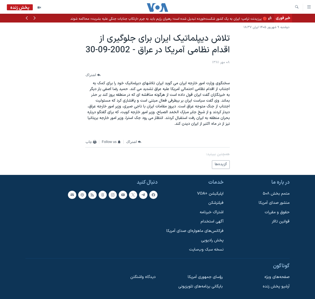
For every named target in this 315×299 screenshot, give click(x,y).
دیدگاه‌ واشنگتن (143, 277)
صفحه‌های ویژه (277, 277)
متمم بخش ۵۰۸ (276, 194)
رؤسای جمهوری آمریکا (205, 277)
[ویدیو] (39, 7)
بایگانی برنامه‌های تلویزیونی (200, 286)
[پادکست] (82, 195)
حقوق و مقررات (277, 212)
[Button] (93, 75)
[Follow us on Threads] (103, 195)
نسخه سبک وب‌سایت (206, 249)
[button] (34, 18)
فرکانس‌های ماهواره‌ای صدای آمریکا (195, 231)
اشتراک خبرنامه (212, 212)
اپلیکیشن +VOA (210, 194)
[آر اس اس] (92, 195)
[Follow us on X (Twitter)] (133, 195)
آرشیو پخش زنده (276, 286)
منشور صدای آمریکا (274, 203)
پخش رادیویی (212, 240)
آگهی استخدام (212, 221)
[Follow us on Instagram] (113, 195)
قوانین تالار (281, 221)
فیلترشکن (216, 203)
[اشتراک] (72, 195)
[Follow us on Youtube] (123, 195)
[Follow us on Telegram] (143, 195)
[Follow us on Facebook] (153, 195)
